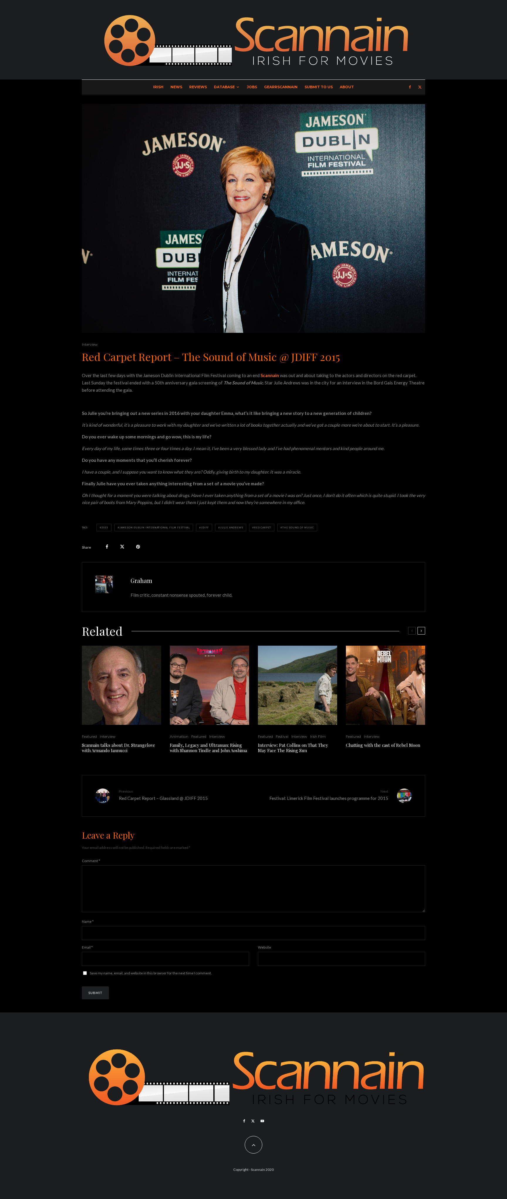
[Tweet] (122, 547)
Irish (158, 87)
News (176, 87)
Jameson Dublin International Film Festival (154, 527)
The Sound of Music (298, 527)
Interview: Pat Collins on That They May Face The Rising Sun (293, 747)
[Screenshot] (209, 685)
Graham (141, 580)
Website (264, 947)
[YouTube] (262, 1121)
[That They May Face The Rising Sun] (297, 685)
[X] (420, 87)
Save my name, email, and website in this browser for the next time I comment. (151, 973)
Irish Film (318, 736)
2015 (105, 527)
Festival (282, 736)
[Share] (107, 547)
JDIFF (205, 527)
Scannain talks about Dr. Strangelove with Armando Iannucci (118, 747)
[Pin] (138, 547)
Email (87, 947)
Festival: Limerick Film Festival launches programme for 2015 (328, 795)
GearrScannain (281, 87)
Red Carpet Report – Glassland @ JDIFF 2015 (163, 795)
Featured (89, 736)
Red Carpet (262, 527)
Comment (91, 861)
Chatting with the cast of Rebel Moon (383, 745)
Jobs (252, 87)
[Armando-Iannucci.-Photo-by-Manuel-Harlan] (121, 685)
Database (224, 87)
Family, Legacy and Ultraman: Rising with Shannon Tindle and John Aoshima (208, 747)
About (347, 87)
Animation (179, 736)
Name (88, 921)
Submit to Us (319, 87)
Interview (90, 344)
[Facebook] (410, 87)
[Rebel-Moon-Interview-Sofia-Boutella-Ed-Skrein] (385, 685)
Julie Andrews (231, 527)
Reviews (198, 87)
